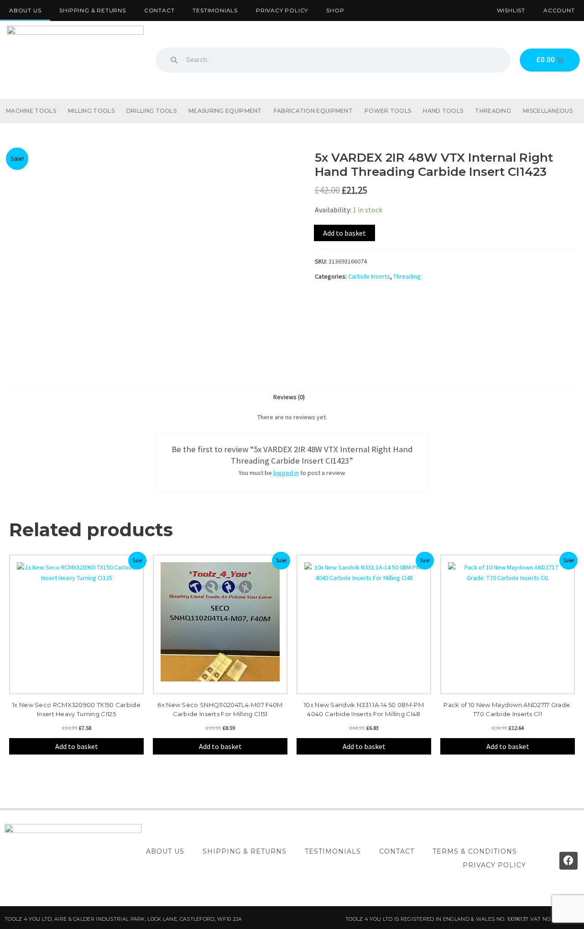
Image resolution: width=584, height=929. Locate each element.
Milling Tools (91, 110)
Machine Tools (31, 110)
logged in (286, 473)
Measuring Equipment (225, 110)
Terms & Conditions (475, 851)
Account (559, 10)
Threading (493, 110)
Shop (335, 10)
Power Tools (388, 110)
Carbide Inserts (369, 276)
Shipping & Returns (92, 10)
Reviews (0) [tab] (289, 397)
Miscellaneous (548, 110)
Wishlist (511, 10)
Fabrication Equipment (313, 110)
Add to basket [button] (76, 746)
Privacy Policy (282, 10)
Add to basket (344, 233)
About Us (25, 10)
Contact (159, 10)
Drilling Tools (151, 110)
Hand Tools (443, 110)
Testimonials (215, 10)
